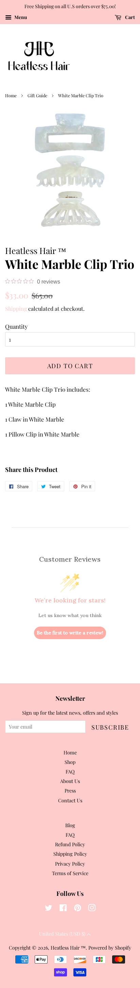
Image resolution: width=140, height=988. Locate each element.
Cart (129, 17)
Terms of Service (70, 873)
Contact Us (70, 800)
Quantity (16, 326)
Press (70, 790)
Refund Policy (70, 844)
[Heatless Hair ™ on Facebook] (63, 908)
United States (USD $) (63, 934)
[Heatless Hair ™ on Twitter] (48, 908)
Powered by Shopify (109, 947)
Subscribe (110, 727)
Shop (70, 762)
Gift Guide (37, 95)
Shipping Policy (70, 853)
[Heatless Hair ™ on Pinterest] (77, 908)
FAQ (70, 771)
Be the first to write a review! (70, 633)
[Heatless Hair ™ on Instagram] (91, 908)
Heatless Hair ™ (68, 947)
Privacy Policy (70, 863)
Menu (20, 17)
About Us (70, 781)
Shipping (16, 308)
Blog (70, 825)
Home (11, 95)
